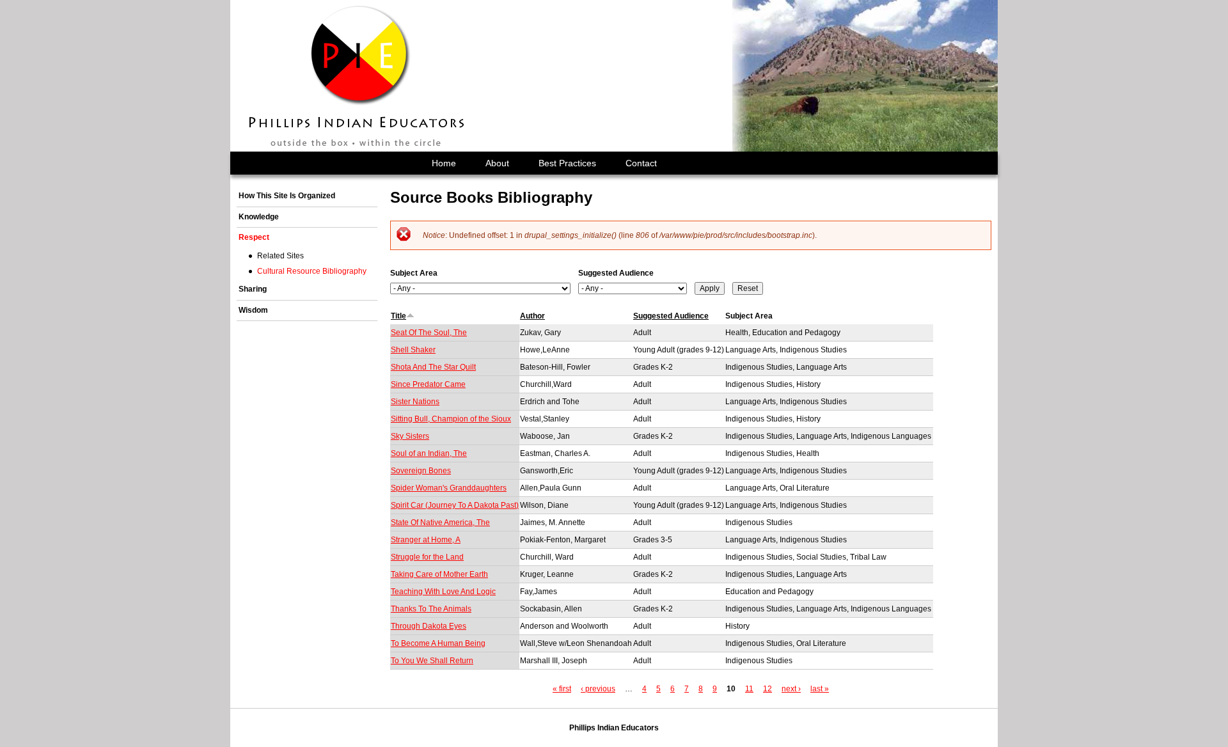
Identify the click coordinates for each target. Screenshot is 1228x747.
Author (532, 315)
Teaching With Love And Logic (443, 591)
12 (767, 688)
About (497, 163)
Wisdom (253, 310)
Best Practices (567, 163)
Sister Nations (415, 401)
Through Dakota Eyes (428, 626)
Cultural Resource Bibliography (311, 271)
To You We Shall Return (432, 660)
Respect (254, 237)
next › (791, 688)
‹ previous (598, 688)
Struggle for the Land (427, 557)
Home (444, 163)
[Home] (357, 76)
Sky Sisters (410, 436)
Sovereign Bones (421, 470)
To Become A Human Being (438, 643)
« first (562, 688)
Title (398, 315)
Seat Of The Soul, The (429, 332)
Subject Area (413, 273)
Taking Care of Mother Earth (439, 574)
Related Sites (280, 255)
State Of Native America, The (440, 522)
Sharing (253, 289)
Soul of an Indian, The (429, 453)
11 (749, 688)
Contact (641, 163)
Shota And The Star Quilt (433, 367)
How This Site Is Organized (287, 195)
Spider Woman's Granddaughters (449, 488)
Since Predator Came (428, 384)
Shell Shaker (413, 349)
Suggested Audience (616, 273)
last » (819, 688)
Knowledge (259, 216)
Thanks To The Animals (431, 608)
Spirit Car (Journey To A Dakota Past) (455, 505)
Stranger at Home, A (425, 539)
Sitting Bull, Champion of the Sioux (451, 418)
